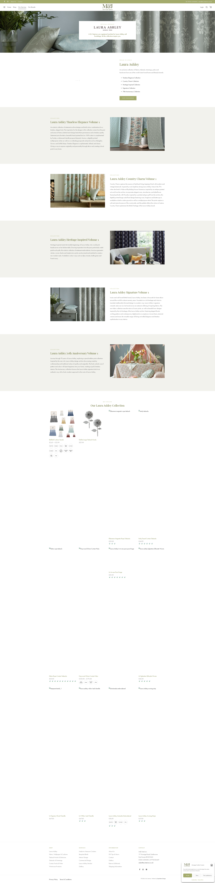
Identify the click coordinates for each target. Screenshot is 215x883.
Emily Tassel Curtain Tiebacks (147, 539)
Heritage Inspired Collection (131, 85)
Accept (187, 875)
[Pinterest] (146, 869)
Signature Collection (129, 88)
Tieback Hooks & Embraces (57, 857)
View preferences (207, 875)
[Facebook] (4, 1)
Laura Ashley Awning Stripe (147, 816)
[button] (211, 865)
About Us (13, 1)
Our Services (22, 7)
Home (9, 7)
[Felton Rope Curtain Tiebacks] (62, 610)
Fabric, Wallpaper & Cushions (58, 854)
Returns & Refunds (114, 863)
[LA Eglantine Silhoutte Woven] (152, 610)
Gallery (81, 866)
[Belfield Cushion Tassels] (62, 423)
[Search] (207, 7)
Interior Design (83, 857)
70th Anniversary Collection (131, 92)
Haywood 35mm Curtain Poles (88, 676)
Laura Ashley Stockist (85, 863)
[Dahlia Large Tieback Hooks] (92, 423)
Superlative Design (161, 878)
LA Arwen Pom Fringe (115, 572)
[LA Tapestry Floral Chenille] (62, 750)
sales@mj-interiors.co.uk (205, 1)
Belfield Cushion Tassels (56, 440)
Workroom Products (55, 866)
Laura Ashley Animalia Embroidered (120, 816)
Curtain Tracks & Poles (56, 863)
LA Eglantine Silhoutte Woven (148, 676)
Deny (197, 875)
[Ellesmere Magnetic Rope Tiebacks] (122, 473)
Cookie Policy (194, 879)
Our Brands (31, 7)
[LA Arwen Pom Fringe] (122, 558)
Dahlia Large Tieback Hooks (87, 440)
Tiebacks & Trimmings (55, 860)
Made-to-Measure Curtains (87, 851)
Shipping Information (115, 866)
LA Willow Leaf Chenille (86, 816)
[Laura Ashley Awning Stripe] (152, 750)
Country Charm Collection (131, 81)
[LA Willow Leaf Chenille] (92, 750)
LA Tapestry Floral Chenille (57, 816)
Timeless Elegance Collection (131, 78)
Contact (20, 1)
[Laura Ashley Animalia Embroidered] (122, 750)
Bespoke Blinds (83, 854)
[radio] (51, 446)
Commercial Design (85, 860)
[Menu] (4, 7)
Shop (14, 7)
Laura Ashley (53, 851)
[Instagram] (7, 1)
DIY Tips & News (114, 854)
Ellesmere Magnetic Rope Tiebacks (119, 539)
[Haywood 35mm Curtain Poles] (92, 610)
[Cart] (211, 7)
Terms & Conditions (66, 879)
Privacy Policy (200, 879)
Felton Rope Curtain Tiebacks (58, 676)
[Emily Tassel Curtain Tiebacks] (152, 473)
